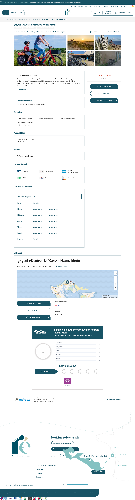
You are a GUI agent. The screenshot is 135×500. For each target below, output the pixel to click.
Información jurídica (20, 493)
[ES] (132, 6)
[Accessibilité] (125, 6)
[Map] (121, 6)
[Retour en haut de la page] (131, 413)
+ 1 (108, 58)
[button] (132, 6)
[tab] (47, 196)
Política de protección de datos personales (57, 493)
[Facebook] (53, 456)
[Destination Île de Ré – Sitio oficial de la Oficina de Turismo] (68, 12)
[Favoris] (128, 6)
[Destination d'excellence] (10, 498)
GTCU (29, 493)
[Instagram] (57, 456)
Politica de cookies (38, 493)
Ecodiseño (91, 493)
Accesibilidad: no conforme (78, 493)
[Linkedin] (62, 456)
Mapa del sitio (10, 493)
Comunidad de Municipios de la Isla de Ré (77, 484)
